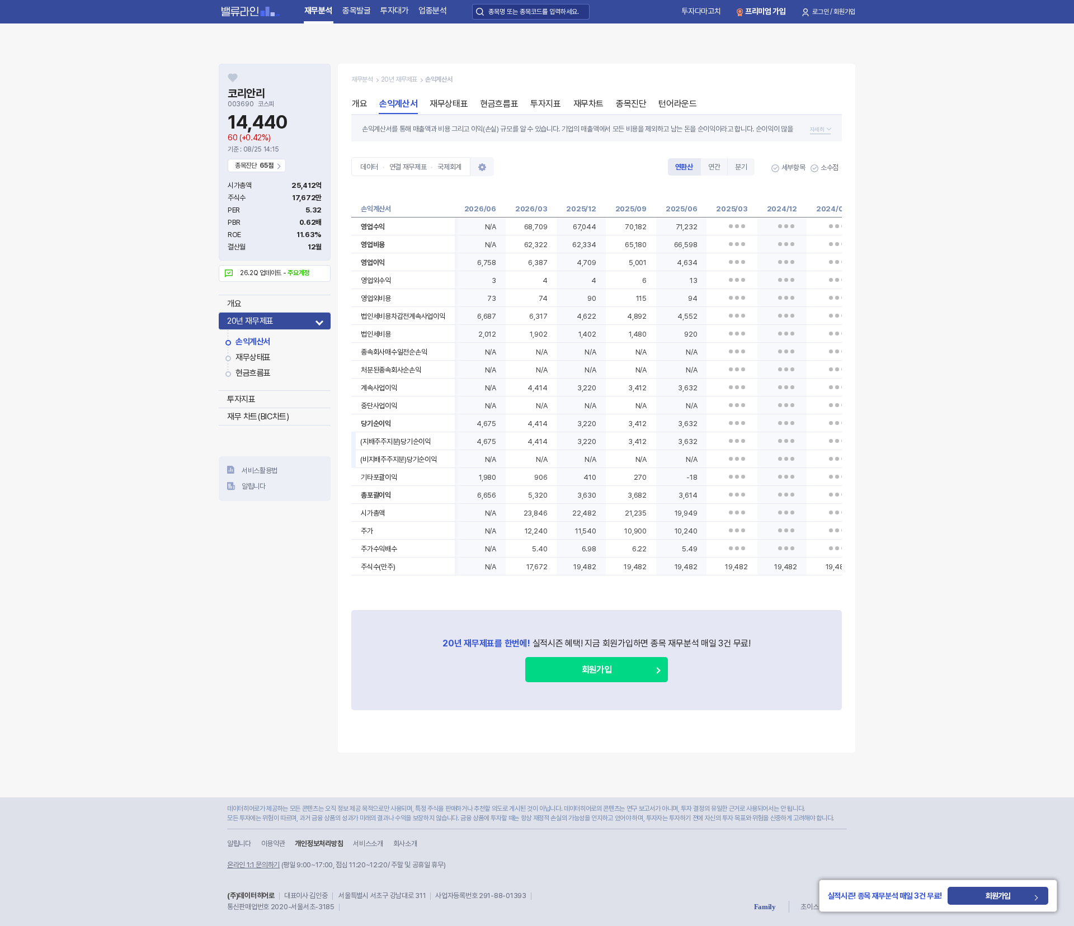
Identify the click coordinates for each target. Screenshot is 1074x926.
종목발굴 (356, 11)
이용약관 (273, 843)
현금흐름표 (253, 373)
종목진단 (631, 103)
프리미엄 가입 (765, 11)
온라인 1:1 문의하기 (253, 865)
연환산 (684, 167)
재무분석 (318, 11)
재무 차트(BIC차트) (258, 417)
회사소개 (405, 843)
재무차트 (588, 103)
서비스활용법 (259, 470)
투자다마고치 (700, 11)
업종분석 (432, 11)
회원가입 (596, 669)
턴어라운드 (677, 103)
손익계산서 (253, 342)
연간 (714, 167)
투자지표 (241, 399)
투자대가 (394, 11)
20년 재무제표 (250, 321)
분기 (741, 167)
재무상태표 (253, 357)
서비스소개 (368, 843)
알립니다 (254, 486)
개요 (234, 304)
